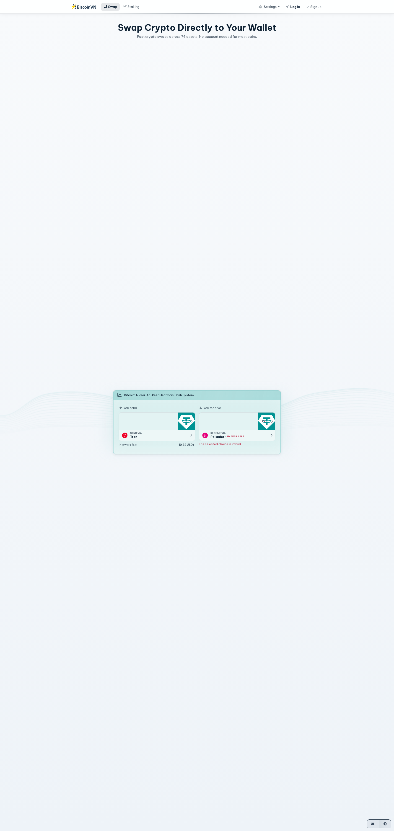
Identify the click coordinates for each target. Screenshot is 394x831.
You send (130, 408)
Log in (295, 7)
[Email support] (373, 823)
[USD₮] (186, 421)
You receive (212, 408)
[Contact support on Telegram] (385, 823)
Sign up (315, 7)
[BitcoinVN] (83, 6)
